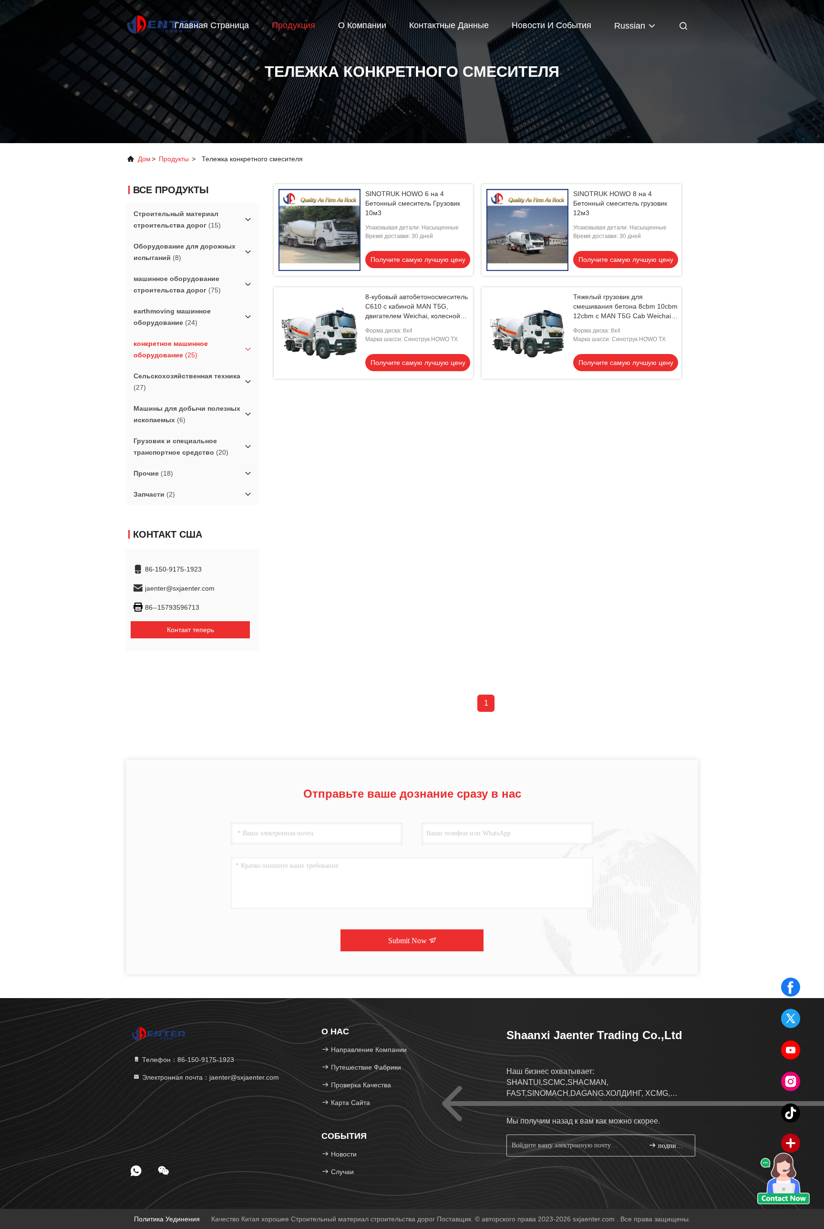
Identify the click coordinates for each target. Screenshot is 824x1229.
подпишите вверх (671, 1145)
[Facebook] (791, 987)
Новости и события (551, 25)
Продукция (293, 25)
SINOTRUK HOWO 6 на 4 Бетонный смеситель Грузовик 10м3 (412, 203)
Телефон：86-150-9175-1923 (187, 1059)
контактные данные (449, 25)
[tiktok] (791, 1113)
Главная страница (212, 25)
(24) (172, 316)
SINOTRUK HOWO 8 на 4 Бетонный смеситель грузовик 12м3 (620, 203)
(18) (153, 473)
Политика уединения (167, 1219)
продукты (174, 159)
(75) (177, 284)
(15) (177, 219)
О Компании (362, 25)
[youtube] (791, 1050)
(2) (154, 494)
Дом (144, 159)
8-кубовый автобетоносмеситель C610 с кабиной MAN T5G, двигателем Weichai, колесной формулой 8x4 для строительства (416, 316)
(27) (187, 381)
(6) (187, 414)
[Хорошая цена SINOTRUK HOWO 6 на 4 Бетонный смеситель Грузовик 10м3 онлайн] (319, 230)
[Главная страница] (159, 1033)
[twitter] (791, 1019)
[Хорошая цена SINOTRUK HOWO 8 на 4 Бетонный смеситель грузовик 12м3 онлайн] (527, 230)
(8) (185, 251)
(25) (171, 349)
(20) (181, 446)
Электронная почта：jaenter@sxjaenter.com (209, 1077)
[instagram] (791, 1082)
